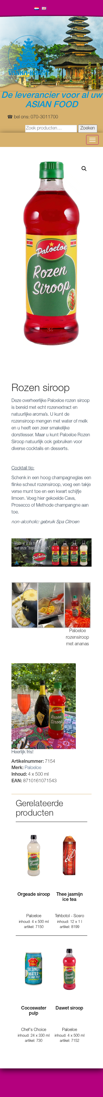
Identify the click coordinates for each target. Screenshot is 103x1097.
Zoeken (87, 128)
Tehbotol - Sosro (69, 916)
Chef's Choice (33, 1030)
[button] (84, 169)
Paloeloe (33, 768)
